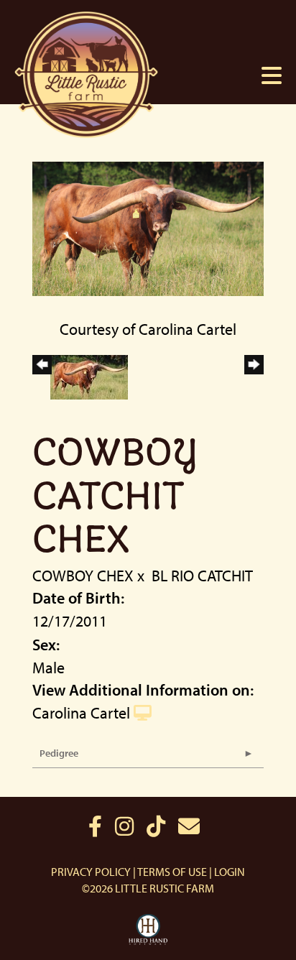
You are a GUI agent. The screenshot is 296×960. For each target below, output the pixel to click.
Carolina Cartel (81, 713)
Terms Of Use (172, 871)
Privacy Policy (91, 871)
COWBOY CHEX (83, 576)
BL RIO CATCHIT (202, 576)
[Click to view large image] (148, 227)
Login (229, 871)
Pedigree (59, 753)
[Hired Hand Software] (148, 930)
